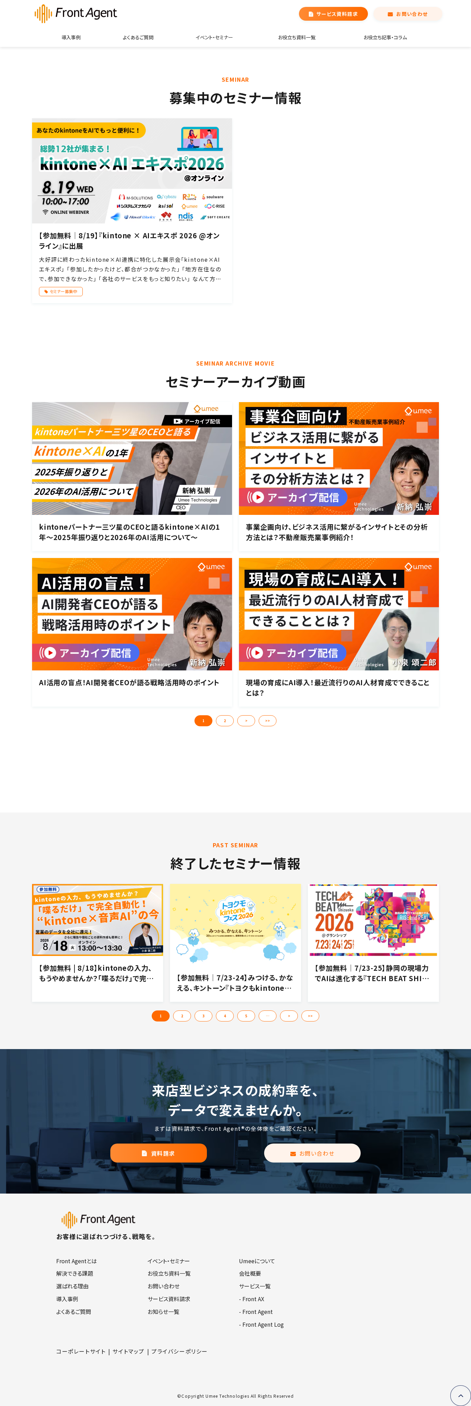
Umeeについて (257, 1261)
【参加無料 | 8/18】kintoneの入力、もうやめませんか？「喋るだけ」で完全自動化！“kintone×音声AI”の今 (96, 973)
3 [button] (203, 1015)
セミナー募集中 (63, 291)
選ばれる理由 (72, 1286)
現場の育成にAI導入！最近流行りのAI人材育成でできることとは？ (338, 687)
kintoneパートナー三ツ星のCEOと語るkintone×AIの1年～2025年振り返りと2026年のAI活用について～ (129, 532)
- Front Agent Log (261, 1324)
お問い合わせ (412, 13)
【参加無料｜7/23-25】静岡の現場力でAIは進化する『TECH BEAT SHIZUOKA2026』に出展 (372, 973)
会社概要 (250, 1273)
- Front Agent (256, 1311)
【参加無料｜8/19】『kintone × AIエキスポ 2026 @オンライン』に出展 (129, 240)
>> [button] (267, 720)
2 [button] (225, 720)
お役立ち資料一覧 (296, 37)
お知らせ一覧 (163, 1311)
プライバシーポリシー (179, 1351)
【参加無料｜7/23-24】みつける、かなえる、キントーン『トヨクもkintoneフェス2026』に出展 (235, 983)
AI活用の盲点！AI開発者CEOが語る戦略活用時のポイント (129, 682)
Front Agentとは (76, 1261)
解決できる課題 (74, 1273)
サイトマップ (128, 1351)
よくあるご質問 (138, 37)
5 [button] (246, 1015)
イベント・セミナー (214, 37)
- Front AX (251, 1299)
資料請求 (163, 1153)
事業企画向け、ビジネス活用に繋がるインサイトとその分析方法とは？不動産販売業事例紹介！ (337, 532)
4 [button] (225, 1015)
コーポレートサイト (81, 1351)
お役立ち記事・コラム (385, 37)
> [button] (246, 720)
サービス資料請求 (337, 13)
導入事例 (71, 37)
